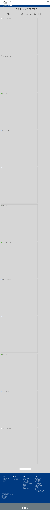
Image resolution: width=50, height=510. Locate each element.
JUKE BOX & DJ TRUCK (39, 486)
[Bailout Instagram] (27, 508)
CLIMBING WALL (26, 488)
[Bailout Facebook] (25, 508)
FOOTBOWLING (26, 482)
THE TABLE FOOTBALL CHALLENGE (7, 494)
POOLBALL (25, 485)
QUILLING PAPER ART (27, 479)
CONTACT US (25, 469)
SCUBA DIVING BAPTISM (16, 479)
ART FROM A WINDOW (5, 499)
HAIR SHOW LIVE (38, 483)
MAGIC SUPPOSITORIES (39, 491)
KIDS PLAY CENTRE (38, 478)
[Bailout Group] (8, 3)
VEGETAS (36, 489)
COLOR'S (36, 487)
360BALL (24, 486)
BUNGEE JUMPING (6, 478)
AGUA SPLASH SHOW (15, 478)
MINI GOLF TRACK (26, 487)
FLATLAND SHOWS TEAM (39, 490)
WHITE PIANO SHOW (38, 485)
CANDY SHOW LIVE (38, 484)
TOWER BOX (4, 498)
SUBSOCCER (25, 480)
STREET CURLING (26, 481)
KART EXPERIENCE (26, 478)
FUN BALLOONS (38, 480)
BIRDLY (24, 484)
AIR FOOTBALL (5, 480)
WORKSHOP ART (4, 496)
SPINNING (4, 479)
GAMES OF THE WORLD (39, 479)
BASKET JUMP (5, 481)
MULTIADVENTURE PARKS (27, 483)
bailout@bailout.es (28, 506)
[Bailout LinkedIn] (22, 508)
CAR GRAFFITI (4, 495)
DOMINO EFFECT (4, 497)
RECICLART (37, 488)
